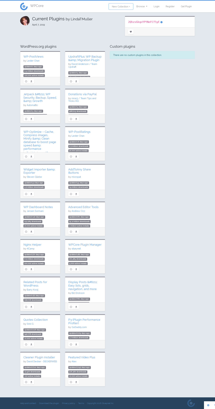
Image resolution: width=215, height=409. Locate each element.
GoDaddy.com (79, 327)
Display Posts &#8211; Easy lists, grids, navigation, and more (82, 285)
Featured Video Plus (81, 357)
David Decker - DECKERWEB (42, 361)
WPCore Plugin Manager (85, 244)
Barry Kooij (32, 289)
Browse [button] (140, 6)
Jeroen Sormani (35, 211)
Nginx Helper (32, 244)
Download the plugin (49, 403)
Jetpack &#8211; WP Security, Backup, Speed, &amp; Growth (40, 98)
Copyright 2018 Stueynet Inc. (100, 403)
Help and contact (28, 403)
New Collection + (121, 6)
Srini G (30, 323)
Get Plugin (186, 6)
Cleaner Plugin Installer (39, 357)
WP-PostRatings (79, 131)
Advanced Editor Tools (83, 207)
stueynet (76, 248)
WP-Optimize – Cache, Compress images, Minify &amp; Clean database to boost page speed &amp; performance (39, 140)
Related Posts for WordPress (35, 283)
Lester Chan (33, 60)
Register (170, 6)
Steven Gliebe (34, 176)
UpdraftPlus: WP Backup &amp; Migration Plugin (85, 58)
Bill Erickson (78, 293)
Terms (81, 403)
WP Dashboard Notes (38, 207)
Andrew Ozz (78, 211)
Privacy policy (68, 403)
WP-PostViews (33, 56)
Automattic (32, 105)
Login (156, 6)
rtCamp (30, 248)
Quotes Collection (35, 319)
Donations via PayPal (82, 94)
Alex (74, 361)
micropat (76, 176)
